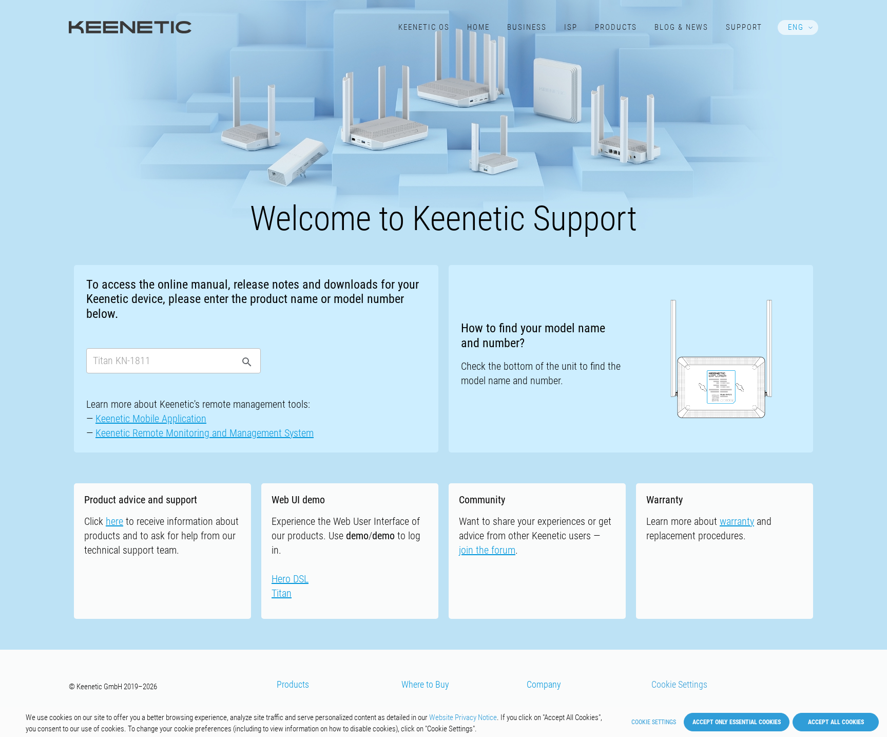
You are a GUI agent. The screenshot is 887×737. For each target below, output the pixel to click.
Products (616, 27)
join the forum (487, 550)
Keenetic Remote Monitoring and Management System (204, 433)
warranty (737, 521)
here (114, 521)
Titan (282, 593)
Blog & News (681, 27)
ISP (570, 27)
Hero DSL (290, 579)
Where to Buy (425, 684)
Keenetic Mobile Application (150, 418)
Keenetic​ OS (424, 27)
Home (478, 27)
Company (544, 684)
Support (744, 27)
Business (527, 27)
